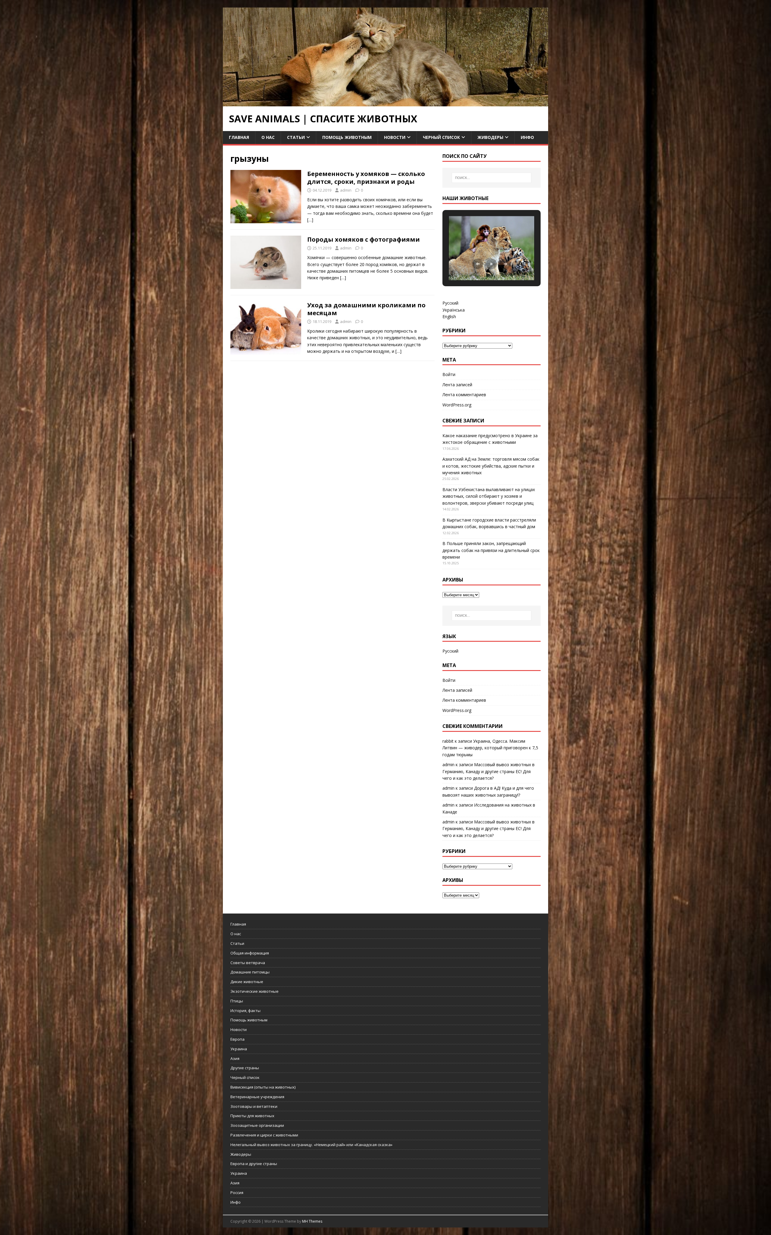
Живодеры (490, 137)
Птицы (236, 1001)
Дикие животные (246, 981)
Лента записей (457, 384)
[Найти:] (491, 178)
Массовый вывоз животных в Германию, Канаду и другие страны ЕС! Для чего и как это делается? (488, 771)
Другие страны (244, 1067)
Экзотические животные (254, 991)
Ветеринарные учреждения (257, 1096)
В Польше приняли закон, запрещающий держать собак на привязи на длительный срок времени (491, 550)
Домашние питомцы (250, 972)
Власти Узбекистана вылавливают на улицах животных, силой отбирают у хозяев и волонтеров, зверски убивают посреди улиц (488, 496)
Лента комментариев (464, 394)
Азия (234, 1058)
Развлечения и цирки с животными (264, 1135)
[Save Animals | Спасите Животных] (385, 103)
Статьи (296, 137)
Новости (394, 137)
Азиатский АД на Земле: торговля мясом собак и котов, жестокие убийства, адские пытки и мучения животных (490, 465)
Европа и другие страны (253, 1163)
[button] (477, 264)
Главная (239, 137)
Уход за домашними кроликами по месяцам (366, 309)
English (449, 316)
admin (345, 190)
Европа (237, 1039)
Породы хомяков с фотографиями (363, 239)
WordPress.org (456, 405)
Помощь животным (347, 137)
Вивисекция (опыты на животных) (262, 1087)
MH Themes (312, 1221)
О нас (268, 137)
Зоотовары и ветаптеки (253, 1106)
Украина (238, 1049)
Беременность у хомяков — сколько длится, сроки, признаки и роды (366, 178)
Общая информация (249, 953)
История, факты (245, 1010)
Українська (453, 310)
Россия (236, 1192)
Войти (448, 374)
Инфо (527, 137)
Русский (450, 303)
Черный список (441, 137)
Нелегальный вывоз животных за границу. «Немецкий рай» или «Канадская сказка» (311, 1144)
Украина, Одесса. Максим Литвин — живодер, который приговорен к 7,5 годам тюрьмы (490, 747)
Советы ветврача (247, 962)
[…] (310, 220)
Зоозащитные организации (257, 1125)
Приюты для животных (252, 1115)
